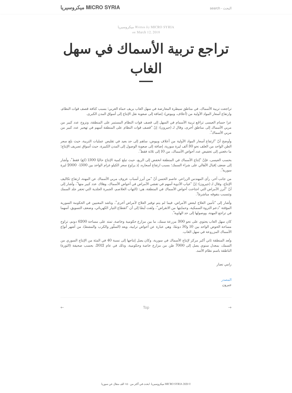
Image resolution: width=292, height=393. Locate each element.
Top (146, 307)
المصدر (226, 279)
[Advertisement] (146, 349)
